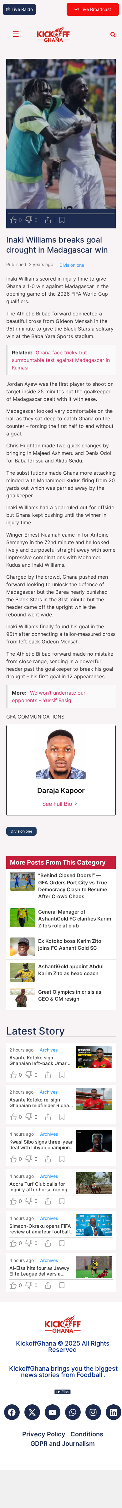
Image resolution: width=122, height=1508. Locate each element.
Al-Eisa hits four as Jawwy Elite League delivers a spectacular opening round (39, 1271)
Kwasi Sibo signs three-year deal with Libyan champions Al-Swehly (41, 1144)
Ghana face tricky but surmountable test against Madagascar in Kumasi (61, 360)
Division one (21, 831)
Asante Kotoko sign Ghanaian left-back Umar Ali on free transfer (41, 1060)
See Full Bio (57, 803)
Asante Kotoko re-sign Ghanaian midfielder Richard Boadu (41, 1102)
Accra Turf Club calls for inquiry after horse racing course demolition (38, 1187)
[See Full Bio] (76, 804)
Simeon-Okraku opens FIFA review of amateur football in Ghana (40, 1229)
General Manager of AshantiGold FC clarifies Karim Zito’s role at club (74, 919)
